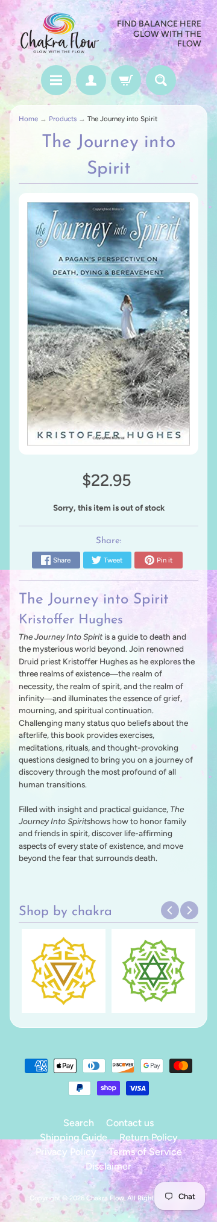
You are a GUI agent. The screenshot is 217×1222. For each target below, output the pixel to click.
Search (78, 1123)
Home (28, 119)
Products (63, 119)
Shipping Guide (73, 1137)
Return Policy (148, 1137)
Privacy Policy (66, 1151)
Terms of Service (145, 1151)
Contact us (130, 1123)
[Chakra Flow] (59, 34)
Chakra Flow (105, 1198)
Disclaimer (108, 1166)
